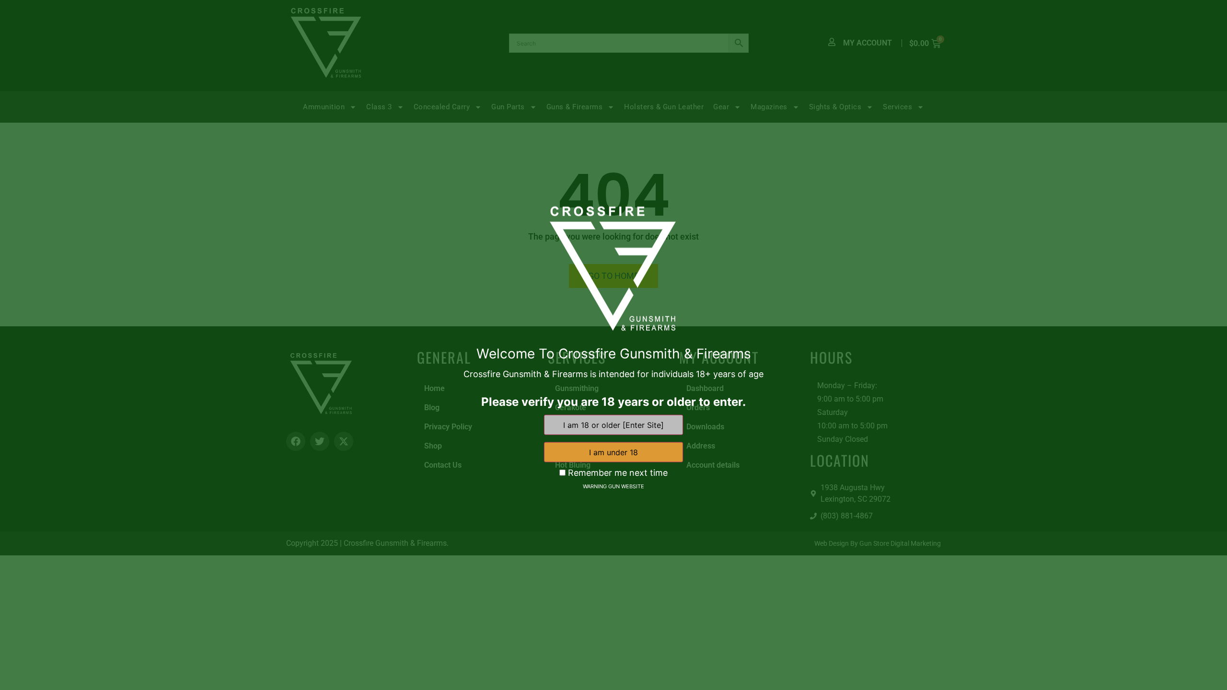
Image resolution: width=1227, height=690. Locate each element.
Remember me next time (617, 472)
